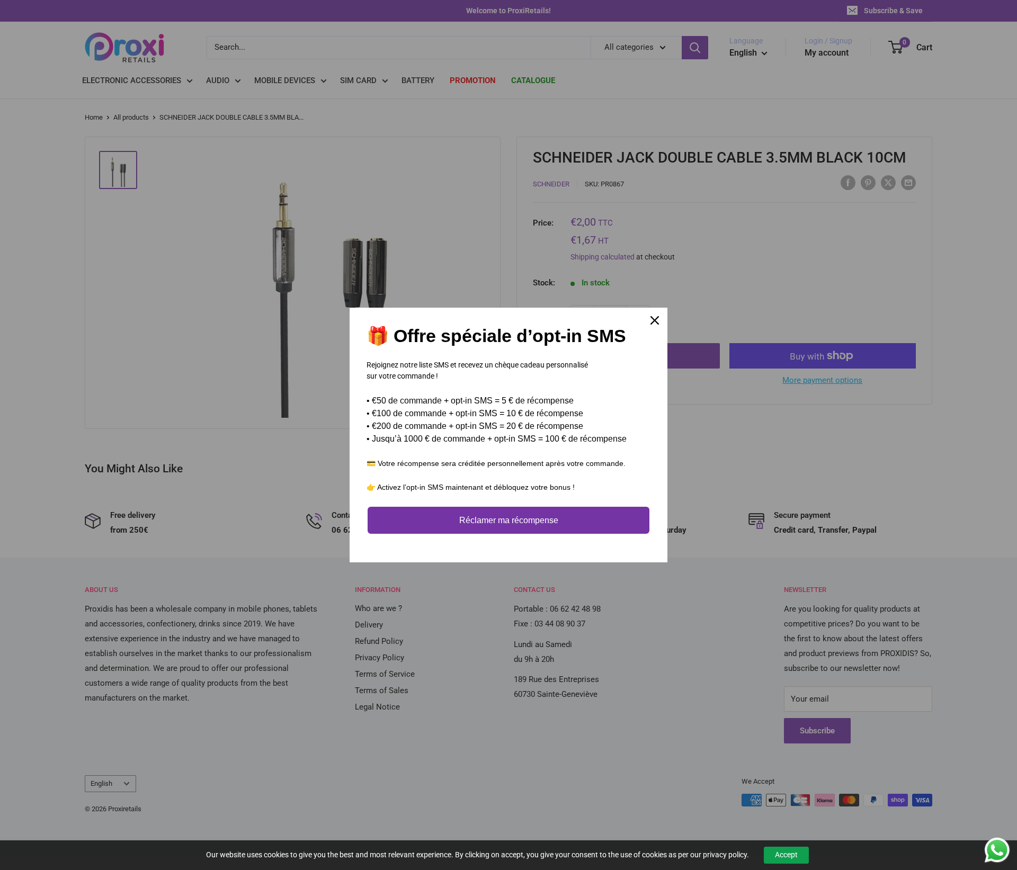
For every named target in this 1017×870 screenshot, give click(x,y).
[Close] (654, 320)
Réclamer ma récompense (508, 520)
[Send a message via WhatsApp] (997, 850)
